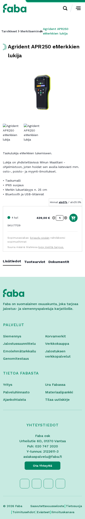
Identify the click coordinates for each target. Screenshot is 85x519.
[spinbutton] (59, 218)
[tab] (13, 262)
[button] (53, 217)
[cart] (73, 218)
